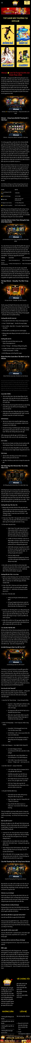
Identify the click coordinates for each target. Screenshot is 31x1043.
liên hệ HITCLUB (21, 985)
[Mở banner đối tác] (15, 1037)
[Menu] (2, 2)
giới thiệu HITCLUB (22, 983)
